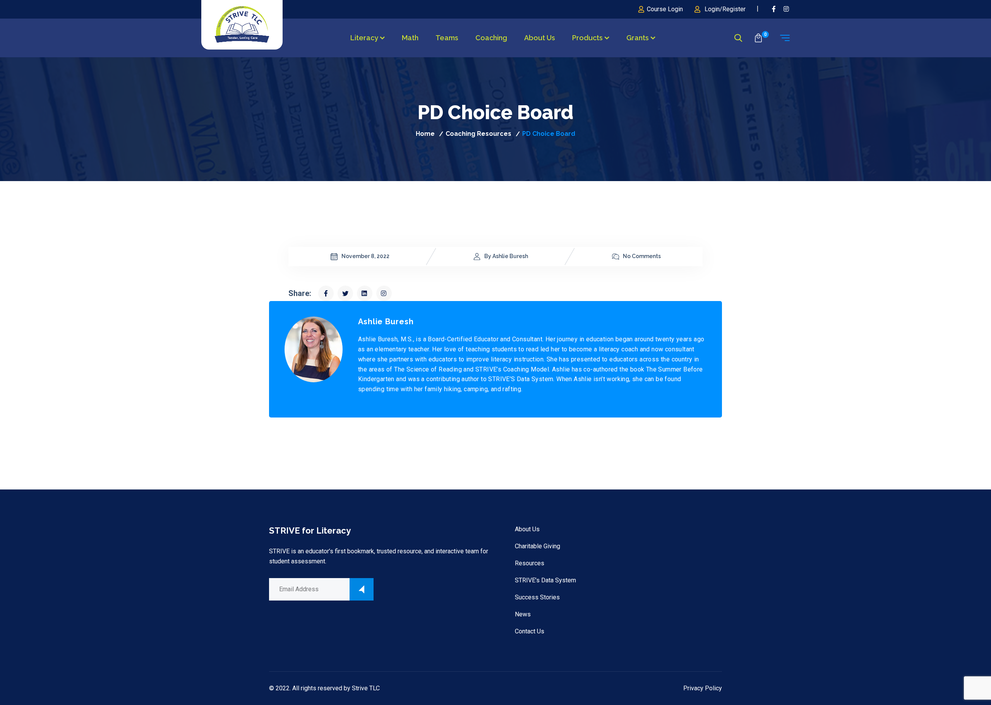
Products (587, 38)
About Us (539, 38)
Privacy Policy (702, 688)
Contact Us (529, 631)
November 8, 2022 (365, 256)
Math (410, 38)
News (523, 614)
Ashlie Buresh (386, 321)
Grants (637, 38)
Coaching (491, 38)
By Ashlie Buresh (506, 256)
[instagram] (787, 9)
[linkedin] (364, 293)
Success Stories (537, 597)
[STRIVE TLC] (241, 24)
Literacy (364, 38)
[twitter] (345, 293)
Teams (446, 38)
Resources (529, 563)
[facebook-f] (774, 9)
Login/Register (725, 9)
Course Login (665, 9)
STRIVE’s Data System (545, 580)
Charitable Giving (537, 546)
